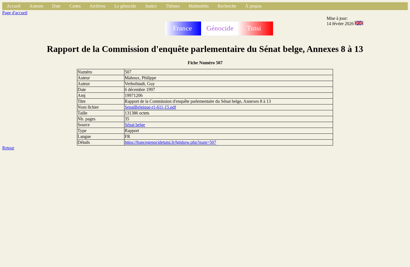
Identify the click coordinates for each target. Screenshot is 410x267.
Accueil (13, 6)
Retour (8, 148)
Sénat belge (135, 124)
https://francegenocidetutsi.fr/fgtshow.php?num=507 (170, 142)
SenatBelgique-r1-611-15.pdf (150, 107)
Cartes (75, 6)
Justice (151, 6)
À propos (253, 6)
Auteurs (36, 6)
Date (56, 6)
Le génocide (125, 6)
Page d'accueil (14, 12)
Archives (97, 6)
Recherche (227, 6)
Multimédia (199, 6)
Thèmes (173, 6)
